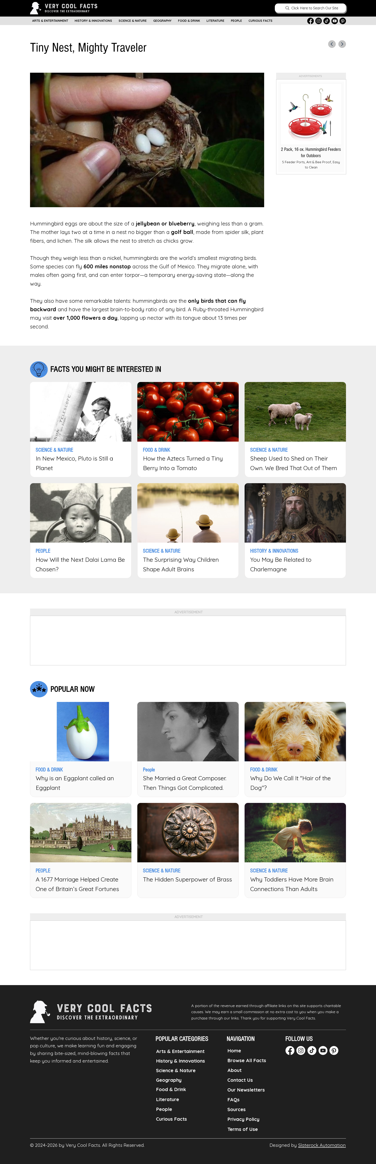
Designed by (308, 1145)
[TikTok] (326, 21)
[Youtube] (334, 21)
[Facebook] (310, 21)
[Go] (332, 44)
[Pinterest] (342, 21)
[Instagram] (318, 21)
